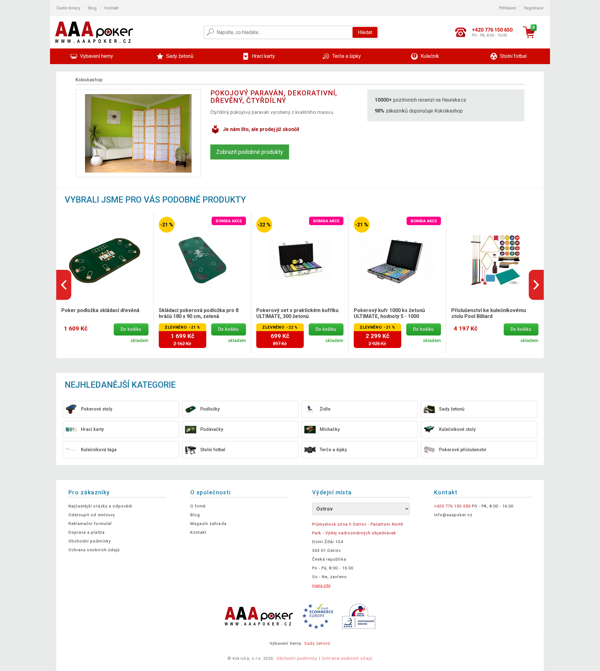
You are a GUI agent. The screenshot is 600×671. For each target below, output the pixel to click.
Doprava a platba (86, 532)
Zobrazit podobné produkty (249, 152)
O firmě (198, 506)
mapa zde (321, 585)
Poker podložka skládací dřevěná (100, 310)
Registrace (533, 8)
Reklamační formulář (90, 523)
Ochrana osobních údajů (94, 549)
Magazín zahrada (208, 523)
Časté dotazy (68, 8)
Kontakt (111, 8)
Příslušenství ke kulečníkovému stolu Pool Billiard (488, 313)
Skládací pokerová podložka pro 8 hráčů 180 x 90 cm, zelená (198, 313)
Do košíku (131, 329)
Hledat (365, 32)
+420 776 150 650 (452, 506)
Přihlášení (507, 8)
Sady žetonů (317, 643)
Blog (92, 8)
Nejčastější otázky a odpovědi (100, 506)
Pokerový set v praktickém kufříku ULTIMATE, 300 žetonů (297, 313)
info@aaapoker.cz (453, 514)
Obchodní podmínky (89, 541)
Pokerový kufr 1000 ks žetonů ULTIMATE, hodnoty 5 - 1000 (389, 313)
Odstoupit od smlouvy (91, 514)
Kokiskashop (89, 79)
